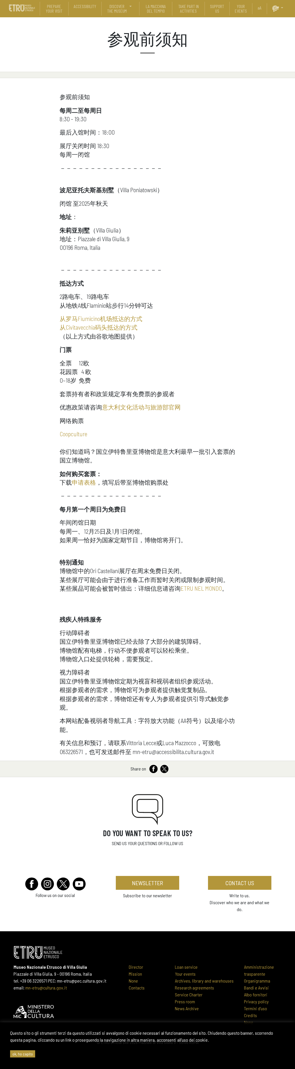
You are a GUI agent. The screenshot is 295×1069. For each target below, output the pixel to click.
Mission (135, 974)
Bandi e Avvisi (256, 987)
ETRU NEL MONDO (201, 588)
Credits (250, 1015)
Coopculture (73, 433)
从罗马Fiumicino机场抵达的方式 (101, 318)
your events (241, 8)
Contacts (137, 987)
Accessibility (85, 6)
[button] (284, 7)
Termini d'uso (255, 1008)
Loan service (186, 967)
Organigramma (257, 980)
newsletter (147, 882)
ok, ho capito (22, 1053)
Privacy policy (256, 1001)
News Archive (187, 1008)
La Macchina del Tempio (156, 8)
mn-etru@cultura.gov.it (46, 987)
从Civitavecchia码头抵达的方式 (98, 327)
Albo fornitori (255, 994)
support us (217, 8)
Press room (185, 1001)
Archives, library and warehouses (204, 980)
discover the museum (117, 8)
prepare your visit (54, 8)
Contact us (239, 882)
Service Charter (189, 994)
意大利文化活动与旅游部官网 (141, 407)
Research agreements (194, 987)
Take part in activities (188, 8)
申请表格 (84, 482)
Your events (185, 974)
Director (136, 967)
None (133, 980)
